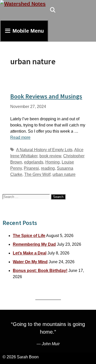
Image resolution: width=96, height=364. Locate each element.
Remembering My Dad (34, 244)
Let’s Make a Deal (29, 253)
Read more (20, 137)
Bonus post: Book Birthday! (40, 270)
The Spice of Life (29, 235)
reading (48, 168)
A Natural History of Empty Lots (44, 150)
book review (50, 156)
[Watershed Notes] (23, 4)
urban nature (64, 174)
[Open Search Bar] (53, 10)
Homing (52, 162)
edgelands (33, 162)
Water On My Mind (30, 262)
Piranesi (31, 168)
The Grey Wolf (37, 174)
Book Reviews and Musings (46, 96)
